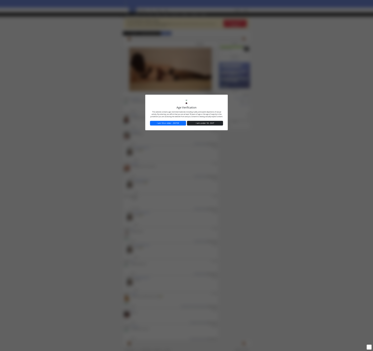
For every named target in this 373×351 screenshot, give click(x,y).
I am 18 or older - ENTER (168, 123)
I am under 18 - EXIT (205, 123)
